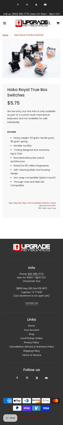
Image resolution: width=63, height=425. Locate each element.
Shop (31, 334)
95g (15, 203)
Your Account (31, 330)
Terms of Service (31, 355)
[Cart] (58, 23)
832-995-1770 (36, 274)
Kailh (20, 203)
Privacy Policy (31, 342)
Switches (45, 203)
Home (5, 35)
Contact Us (31, 303)
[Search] (48, 23)
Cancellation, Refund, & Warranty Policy (31, 346)
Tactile (53, 203)
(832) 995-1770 (20, 14)
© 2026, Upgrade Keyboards (27, 416)
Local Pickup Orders (31, 338)
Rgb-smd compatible (32, 203)
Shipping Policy (31, 350)
